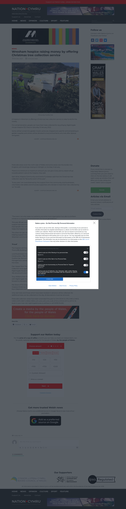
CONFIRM (49, 279)
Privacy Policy (73, 285)
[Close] (95, 223)
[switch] (85, 252)
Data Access (63, 285)
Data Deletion (53, 285)
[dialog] (63, 254)
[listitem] (63, 248)
